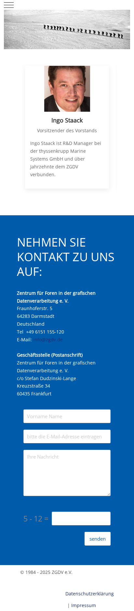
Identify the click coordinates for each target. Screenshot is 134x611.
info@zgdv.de (48, 339)
